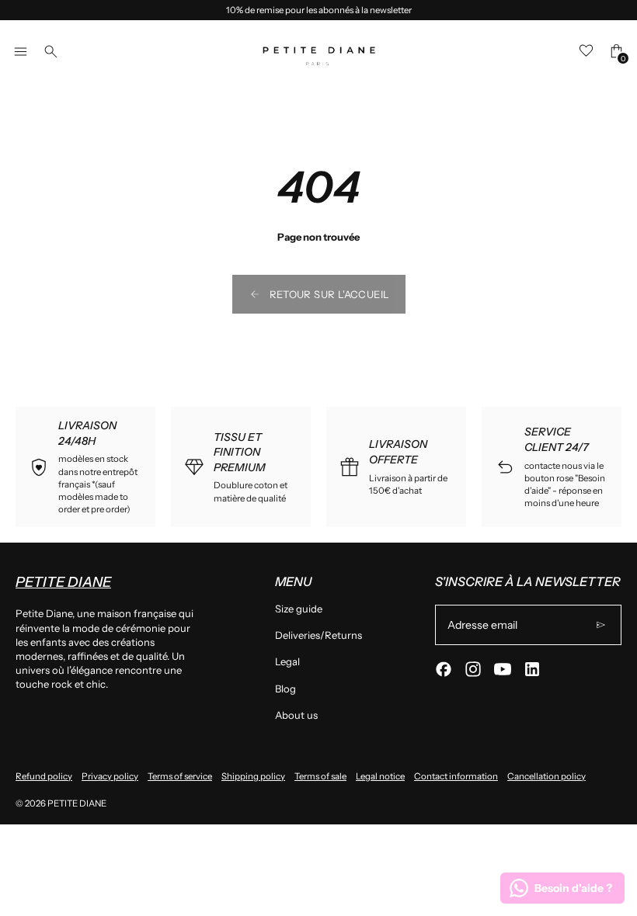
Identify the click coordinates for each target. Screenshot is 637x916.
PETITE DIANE (76, 803)
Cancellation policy (546, 776)
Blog (285, 688)
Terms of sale (320, 776)
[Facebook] (443, 669)
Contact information (456, 776)
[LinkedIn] (532, 669)
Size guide (298, 608)
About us (296, 715)
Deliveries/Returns (318, 635)
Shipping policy (253, 776)
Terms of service (180, 776)
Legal (287, 661)
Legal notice (380, 776)
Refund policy (44, 776)
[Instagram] (473, 669)
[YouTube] (502, 669)
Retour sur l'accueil (330, 294)
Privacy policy (110, 776)
